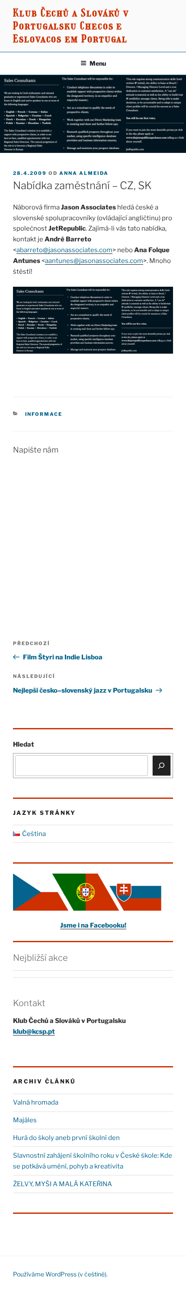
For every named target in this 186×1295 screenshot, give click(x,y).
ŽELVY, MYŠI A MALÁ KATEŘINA (62, 1184)
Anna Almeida (84, 173)
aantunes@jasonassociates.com (94, 261)
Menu (98, 63)
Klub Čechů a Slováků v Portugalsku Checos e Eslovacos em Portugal (71, 25)
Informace (44, 414)
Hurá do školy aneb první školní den (66, 1138)
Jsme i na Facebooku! (93, 925)
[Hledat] (161, 765)
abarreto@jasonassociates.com (64, 250)
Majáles (25, 1120)
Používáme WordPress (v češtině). (60, 1274)
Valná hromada (35, 1102)
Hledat (23, 744)
